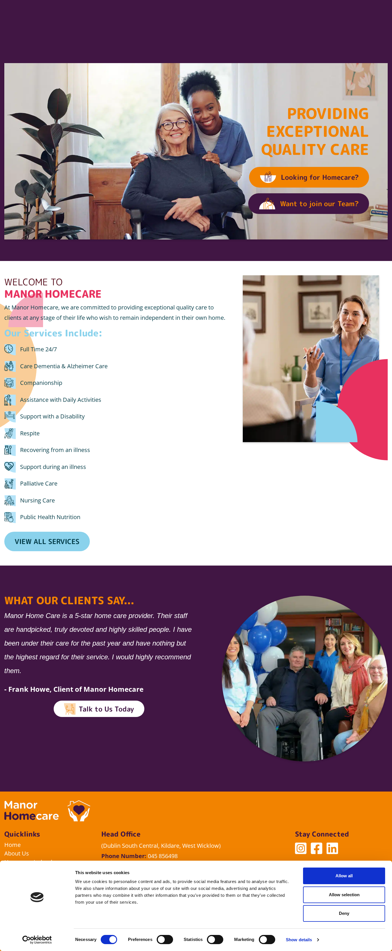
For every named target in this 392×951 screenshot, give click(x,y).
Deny (344, 913)
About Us (16, 853)
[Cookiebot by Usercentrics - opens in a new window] (37, 940)
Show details (299, 939)
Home (12, 845)
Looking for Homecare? (320, 177)
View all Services (47, 541)
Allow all (344, 875)
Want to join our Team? (319, 203)
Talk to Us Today (106, 709)
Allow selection (344, 894)
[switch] (165, 939)
